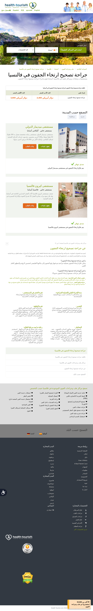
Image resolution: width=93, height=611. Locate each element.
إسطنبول (51, 460)
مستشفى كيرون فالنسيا (40, 186)
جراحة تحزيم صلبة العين (77, 413)
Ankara (51, 487)
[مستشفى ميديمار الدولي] (72, 140)
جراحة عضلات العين (79, 407)
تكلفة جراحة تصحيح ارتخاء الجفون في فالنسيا (70, 357)
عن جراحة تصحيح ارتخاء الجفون (75, 368)
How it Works (82, 460)
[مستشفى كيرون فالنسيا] (72, 200)
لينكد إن (49, 510)
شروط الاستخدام (82, 480)
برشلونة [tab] (72, 116)
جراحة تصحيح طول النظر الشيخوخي (73, 410)
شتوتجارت (51, 493)
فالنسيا (49, 69)
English (37, 10)
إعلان (85, 454)
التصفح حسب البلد (79, 374)
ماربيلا (52, 470)
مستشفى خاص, (45, 131)
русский (29, 10)
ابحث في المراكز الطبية (72, 50)
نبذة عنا (85, 486)
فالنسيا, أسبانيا (32, 190)
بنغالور (52, 451)
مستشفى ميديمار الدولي (39, 127)
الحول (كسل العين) (52, 408)
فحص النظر (27, 396)
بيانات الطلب (30, 146)
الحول (29, 411)
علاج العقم (79, 520)
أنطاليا (52, 490)
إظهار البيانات (45, 146)
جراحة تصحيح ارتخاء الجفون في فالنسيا (31, 69)
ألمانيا (32, 434)
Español (16, 10)
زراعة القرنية (54, 399)
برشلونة (51, 457)
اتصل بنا (84, 490)
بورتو (52, 500)
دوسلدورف (50, 483)
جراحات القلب (77, 513)
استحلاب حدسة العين (24, 393)
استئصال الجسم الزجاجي (77, 416)
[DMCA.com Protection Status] (27, 578)
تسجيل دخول (5, 10)
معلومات (84, 470)
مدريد (52, 464)
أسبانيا (56, 69)
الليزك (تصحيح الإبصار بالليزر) (49, 393)
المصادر (84, 473)
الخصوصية (84, 477)
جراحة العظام (78, 526)
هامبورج (51, 480)
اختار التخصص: (81, 45)
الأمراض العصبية (77, 523)
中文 (22, 10)
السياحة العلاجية (82, 69)
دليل (86, 457)
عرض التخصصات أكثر (80, 529)
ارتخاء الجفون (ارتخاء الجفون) (48, 405)
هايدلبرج (51, 473)
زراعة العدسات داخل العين (49, 402)
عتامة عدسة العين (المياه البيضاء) (74, 393)
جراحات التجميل (77, 516)
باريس (52, 503)
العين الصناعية (26, 405)
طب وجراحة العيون (68, 69)
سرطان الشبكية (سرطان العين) (21, 408)
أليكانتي (51, 496)
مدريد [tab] (82, 116)
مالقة (52, 467)
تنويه (85, 483)
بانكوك (52, 454)
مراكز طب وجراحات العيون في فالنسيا (73, 363)
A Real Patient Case (80, 464)
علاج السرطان (77, 510)
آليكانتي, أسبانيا (32, 131)
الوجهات (84, 467)
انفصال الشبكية (53, 396)
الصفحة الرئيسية (82, 451)
